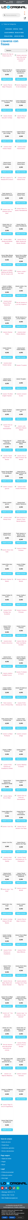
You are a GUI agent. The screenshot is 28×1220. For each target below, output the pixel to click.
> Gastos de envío (6, 1142)
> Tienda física (5, 1145)
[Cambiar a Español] (24, 12)
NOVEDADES (8, 29)
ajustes (16, 1214)
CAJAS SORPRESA (9, 32)
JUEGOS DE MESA (19, 36)
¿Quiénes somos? (20, 1)
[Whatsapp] (17, 1188)
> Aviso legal (4, 1178)
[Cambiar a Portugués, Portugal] (24, 14)
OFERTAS (15, 29)
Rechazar (12, 1217)
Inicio (4, 1)
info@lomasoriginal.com (11, 1198)
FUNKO (21, 29)
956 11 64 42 (10, 1195)
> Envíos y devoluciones (7, 1151)
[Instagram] (10, 1188)
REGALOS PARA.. (8, 36)
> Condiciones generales (7, 1148)
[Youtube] (2, 1188)
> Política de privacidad (7, 1172)
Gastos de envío (9, 2)
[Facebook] (6, 1188)
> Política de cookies (6, 1175)
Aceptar (4, 1217)
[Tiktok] (14, 1188)
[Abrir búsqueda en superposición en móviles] (11, 15)
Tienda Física (19, 2)
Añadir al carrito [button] (7, 79)
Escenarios (20, 1217)
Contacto (11, 1)
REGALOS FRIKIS (19, 32)
